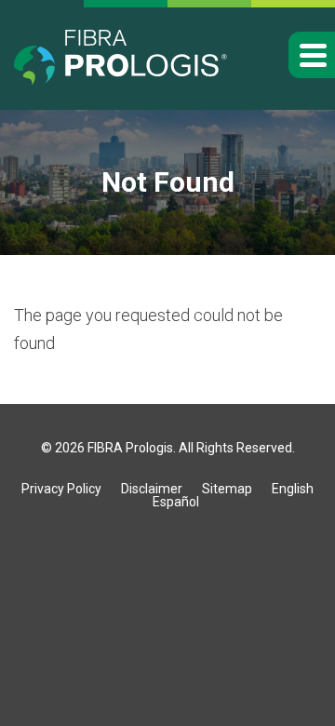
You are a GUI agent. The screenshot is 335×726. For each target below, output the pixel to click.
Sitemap (227, 488)
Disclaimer (151, 488)
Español (176, 501)
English (293, 488)
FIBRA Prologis (130, 447)
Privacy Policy (61, 488)
